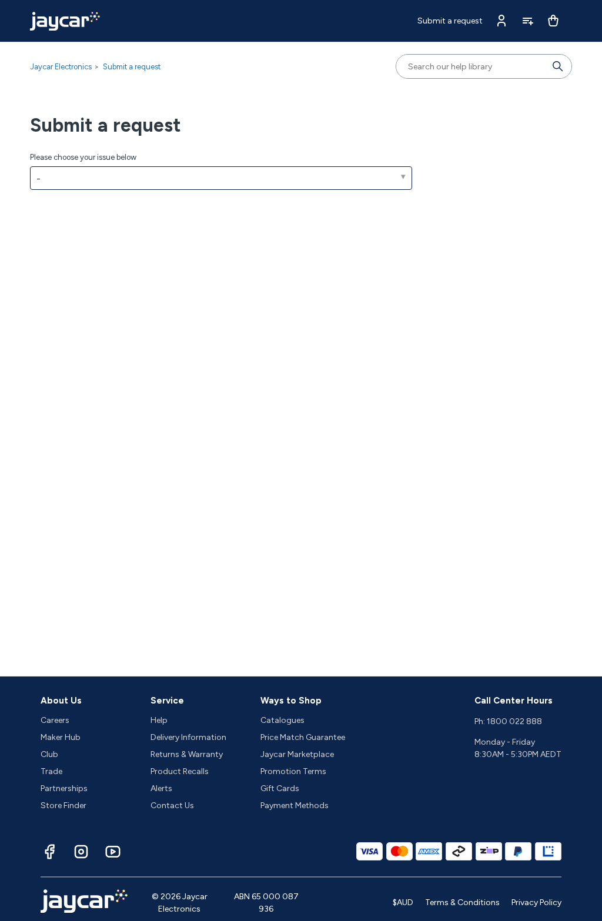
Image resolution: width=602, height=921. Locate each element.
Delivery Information (188, 737)
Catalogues (282, 720)
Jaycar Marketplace (297, 754)
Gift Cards (279, 788)
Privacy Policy (536, 902)
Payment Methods (294, 806)
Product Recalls (179, 771)
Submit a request (450, 21)
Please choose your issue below (83, 157)
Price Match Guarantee (302, 737)
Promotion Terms (293, 771)
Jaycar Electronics (61, 66)
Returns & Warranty (186, 754)
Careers (55, 720)
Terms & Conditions (462, 902)
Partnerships (64, 788)
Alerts (161, 788)
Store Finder (63, 806)
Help (159, 720)
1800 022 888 (514, 721)
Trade (51, 771)
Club (49, 754)
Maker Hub (61, 737)
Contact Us (172, 806)
